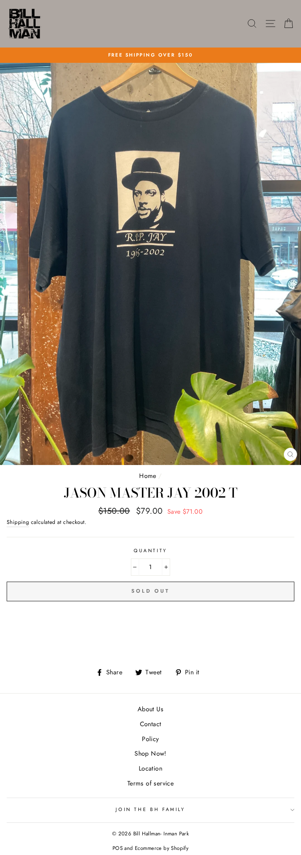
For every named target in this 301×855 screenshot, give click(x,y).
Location (150, 768)
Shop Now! (150, 753)
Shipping (18, 522)
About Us (150, 709)
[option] (150, 55)
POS (117, 848)
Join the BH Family (150, 809)
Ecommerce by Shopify (162, 848)
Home (147, 475)
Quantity (150, 550)
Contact (150, 724)
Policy (150, 738)
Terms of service (150, 783)
